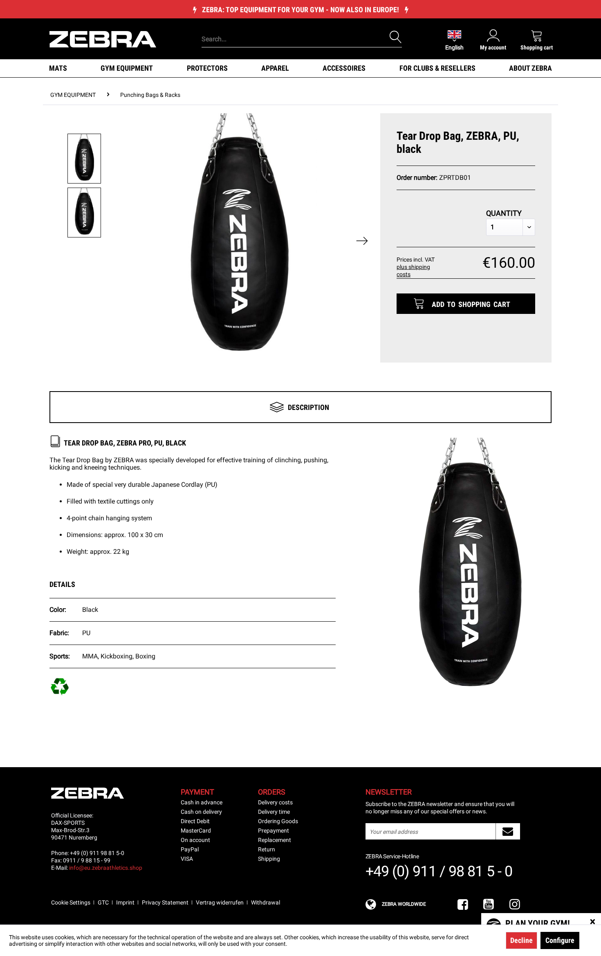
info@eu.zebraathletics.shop (105, 867)
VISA (187, 858)
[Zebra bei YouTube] (488, 904)
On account (195, 840)
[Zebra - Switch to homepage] (102, 38)
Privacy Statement (165, 902)
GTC (103, 902)
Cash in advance (201, 802)
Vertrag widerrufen (220, 902)
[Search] (396, 37)
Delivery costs (275, 802)
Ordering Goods (278, 821)
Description (308, 407)
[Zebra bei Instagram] (514, 904)
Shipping (269, 858)
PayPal (190, 849)
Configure (559, 940)
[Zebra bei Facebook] (462, 904)
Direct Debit (195, 821)
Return (266, 849)
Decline (521, 940)
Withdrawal (265, 902)
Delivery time (274, 811)
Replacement (274, 840)
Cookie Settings (70, 902)
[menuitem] (288, 26)
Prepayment (273, 830)
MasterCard (196, 830)
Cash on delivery (201, 811)
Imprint (125, 902)
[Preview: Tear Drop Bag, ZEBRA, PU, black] (84, 159)
